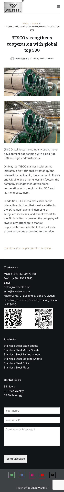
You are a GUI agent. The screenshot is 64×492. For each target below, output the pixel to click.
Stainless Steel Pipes (16, 367)
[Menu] (58, 6)
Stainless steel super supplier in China (28, 248)
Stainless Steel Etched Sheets (22, 354)
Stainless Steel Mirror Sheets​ (21, 350)
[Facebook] (22, 475)
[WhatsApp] (11, 475)
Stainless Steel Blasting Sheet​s (23, 358)
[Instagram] (32, 475)
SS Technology (13, 395)
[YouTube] (42, 475)
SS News (9, 386)
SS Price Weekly (14, 391)
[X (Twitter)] (52, 475)
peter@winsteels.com (17, 287)
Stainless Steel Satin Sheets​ (21, 345)
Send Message (15, 458)
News (51, 58)
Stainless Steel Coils (16, 363)
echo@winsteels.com (17, 291)
